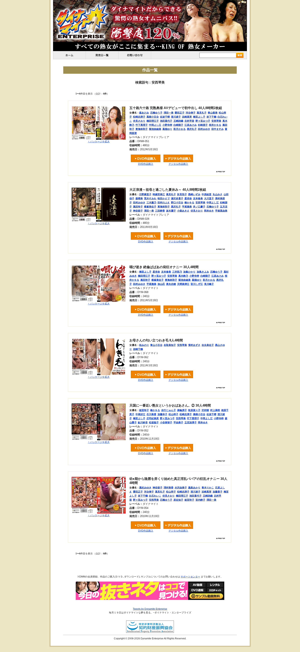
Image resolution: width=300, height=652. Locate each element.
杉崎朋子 (203, 125)
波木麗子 (171, 210)
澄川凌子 (176, 116)
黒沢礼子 (192, 129)
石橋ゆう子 (156, 112)
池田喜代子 (166, 120)
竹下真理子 (142, 125)
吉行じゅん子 (168, 410)
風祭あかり (194, 487)
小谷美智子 (166, 422)
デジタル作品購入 (178, 164)
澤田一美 (168, 112)
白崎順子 (178, 125)
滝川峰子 (209, 284)
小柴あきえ (183, 210)
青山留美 (213, 112)
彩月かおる (179, 129)
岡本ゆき (209, 210)
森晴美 (139, 198)
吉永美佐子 (208, 345)
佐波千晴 (165, 116)
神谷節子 (138, 210)
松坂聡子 (154, 422)
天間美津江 (183, 284)
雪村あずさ (194, 345)
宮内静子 (200, 499)
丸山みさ (217, 194)
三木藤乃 (151, 202)
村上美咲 (215, 410)
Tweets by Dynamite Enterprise (150, 608)
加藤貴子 (217, 491)
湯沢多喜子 (177, 198)
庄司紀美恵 (153, 418)
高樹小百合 (153, 116)
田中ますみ (217, 129)
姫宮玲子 (144, 410)
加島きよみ (203, 271)
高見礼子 (202, 112)
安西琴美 (216, 120)
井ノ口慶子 (199, 206)
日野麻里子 (145, 194)
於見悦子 (182, 194)
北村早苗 (189, 120)
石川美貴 (151, 414)
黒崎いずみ (194, 194)
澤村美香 (168, 487)
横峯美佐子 (150, 206)
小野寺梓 (167, 125)
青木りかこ (208, 487)
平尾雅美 (187, 206)
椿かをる (189, 202)
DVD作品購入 (145, 164)
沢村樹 (205, 410)
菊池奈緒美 (155, 129)
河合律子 (191, 112)
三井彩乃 (177, 271)
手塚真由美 (221, 210)
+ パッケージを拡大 (99, 141)
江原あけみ (190, 125)
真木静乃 (183, 275)
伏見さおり (139, 120)
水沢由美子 (181, 487)
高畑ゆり (167, 129)
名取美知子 (170, 345)
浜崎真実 (187, 116)
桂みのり (144, 345)
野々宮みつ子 (203, 120)
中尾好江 (140, 414)
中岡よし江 (155, 125)
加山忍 (161, 284)
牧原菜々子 (194, 410)
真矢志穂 (171, 284)
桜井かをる (215, 125)
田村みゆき (204, 129)
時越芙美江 (159, 194)
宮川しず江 (197, 284)
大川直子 (209, 198)
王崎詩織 (178, 120)
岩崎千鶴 (138, 349)
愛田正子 (179, 112)
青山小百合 (156, 345)
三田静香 (160, 210)
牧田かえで (164, 198)
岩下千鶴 (211, 116)
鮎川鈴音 (143, 422)
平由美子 (178, 422)
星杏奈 (188, 198)
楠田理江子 (153, 120)
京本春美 (198, 198)
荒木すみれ (150, 198)
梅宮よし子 (199, 116)
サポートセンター (190, 576)
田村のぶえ (164, 202)
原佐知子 (178, 499)
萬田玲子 (138, 206)
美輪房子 (182, 410)
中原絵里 (206, 194)
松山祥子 (173, 414)
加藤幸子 (162, 414)
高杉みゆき (145, 487)
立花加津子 (190, 422)
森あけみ (144, 112)
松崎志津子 (139, 116)
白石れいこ (155, 495)
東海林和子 (142, 129)
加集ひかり (189, 271)
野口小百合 (177, 202)
